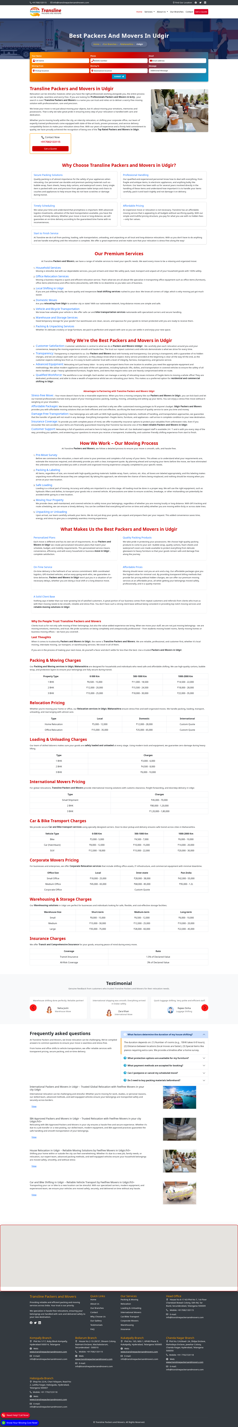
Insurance (125, 1329)
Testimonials (96, 1324)
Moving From (37, 66)
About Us (94, 1303)
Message (152, 66)
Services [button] (148, 11)
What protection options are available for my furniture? (158, 1058)
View (34, 1106)
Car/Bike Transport (130, 1316)
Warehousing (127, 1324)
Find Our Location (183, 2)
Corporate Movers (129, 1320)
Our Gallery (96, 1320)
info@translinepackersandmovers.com (71, 2)
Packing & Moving (129, 1299)
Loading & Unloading (131, 1308)
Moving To (94, 66)
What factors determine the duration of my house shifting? (160, 1034)
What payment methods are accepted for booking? (155, 1065)
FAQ (92, 1329)
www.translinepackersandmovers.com (48, 1351)
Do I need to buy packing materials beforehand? (154, 1080)
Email (151, 56)
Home (139, 11)
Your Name (37, 56)
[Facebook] (196, 2)
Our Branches (176, 11)
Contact (189, 11)
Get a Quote (50, 148)
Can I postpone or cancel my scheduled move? (153, 1072)
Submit (117, 76)
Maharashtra (127, 44)
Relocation (126, 1303)
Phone (93, 56)
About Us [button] (161, 11)
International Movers (131, 1312)
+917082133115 (39, 2)
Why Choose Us (98, 1316)
